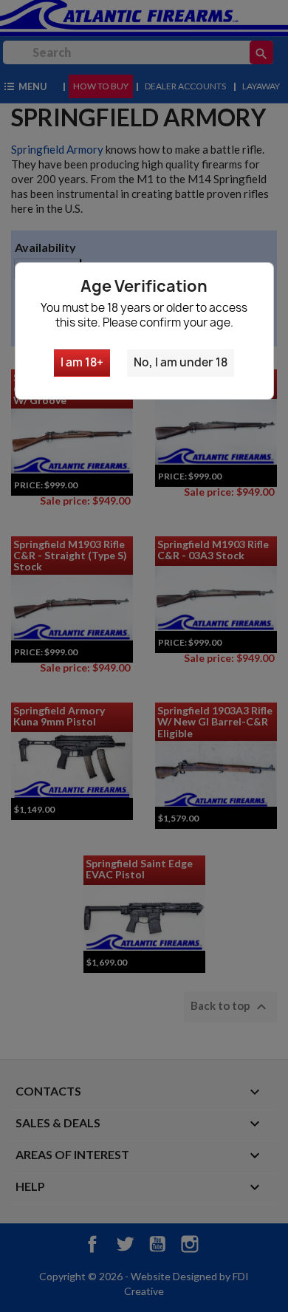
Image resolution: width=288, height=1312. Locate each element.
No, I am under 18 (180, 362)
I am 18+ (82, 362)
